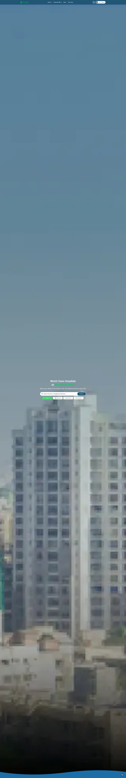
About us (49, 2)
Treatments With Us (57, 2)
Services (69, 398)
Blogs (65, 2)
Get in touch (70, 2)
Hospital (59, 398)
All (47, 398)
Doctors (79, 398)
